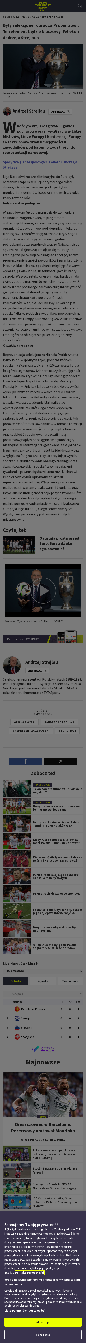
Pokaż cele (43, 1335)
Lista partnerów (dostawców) (24, 1310)
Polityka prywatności (29, 1273)
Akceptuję (42, 1322)
